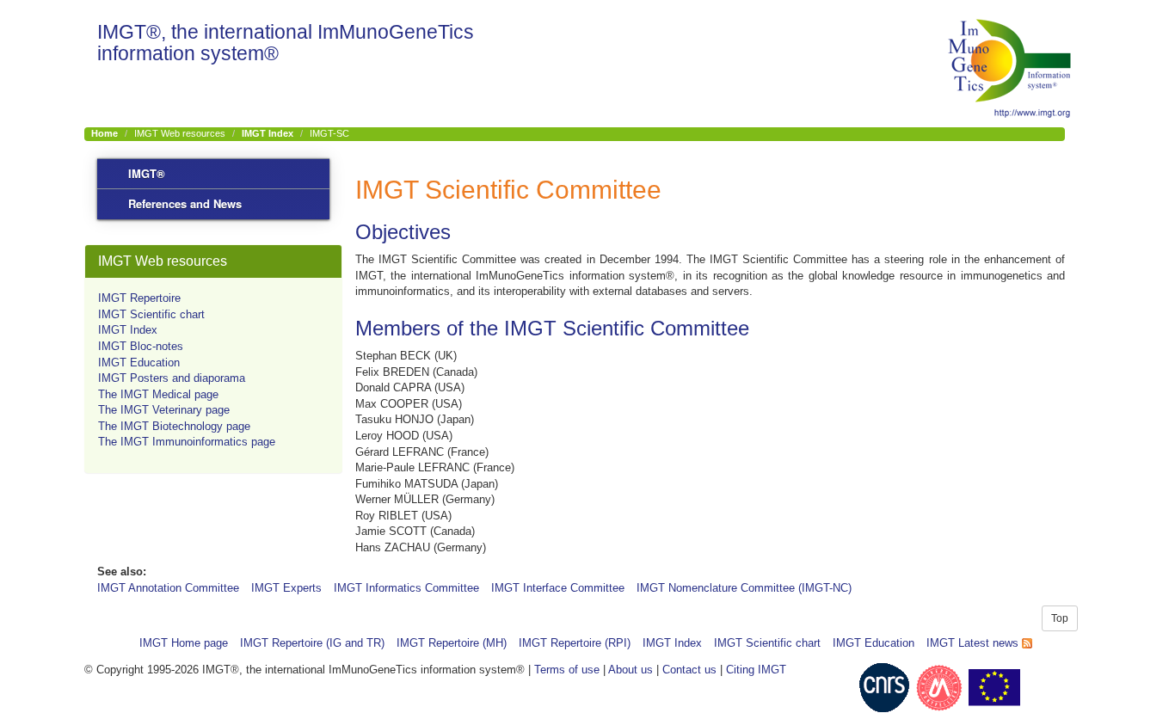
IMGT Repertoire (139, 298)
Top (1059, 618)
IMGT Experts (286, 587)
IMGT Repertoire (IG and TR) (312, 642)
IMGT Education (139, 362)
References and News (185, 203)
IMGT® (146, 173)
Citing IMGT (756, 669)
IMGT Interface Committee (557, 587)
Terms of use (567, 669)
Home (104, 133)
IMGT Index (267, 133)
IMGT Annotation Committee (168, 587)
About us (630, 669)
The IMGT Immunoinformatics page (186, 441)
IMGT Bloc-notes (140, 346)
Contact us (689, 669)
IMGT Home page (183, 642)
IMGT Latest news (974, 642)
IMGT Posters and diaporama (171, 378)
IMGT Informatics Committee (406, 587)
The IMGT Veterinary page (164, 409)
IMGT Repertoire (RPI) (575, 642)
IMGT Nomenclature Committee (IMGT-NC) (744, 587)
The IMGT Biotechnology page (174, 426)
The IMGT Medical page (158, 394)
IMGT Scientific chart (151, 314)
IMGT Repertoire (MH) (452, 642)
